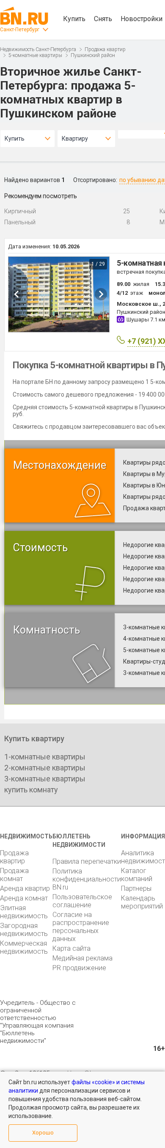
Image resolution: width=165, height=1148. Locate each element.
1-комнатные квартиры (44, 756)
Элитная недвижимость (24, 912)
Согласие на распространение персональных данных (80, 927)
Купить (74, 19)
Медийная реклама (82, 958)
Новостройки (141, 19)
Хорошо (43, 1132)
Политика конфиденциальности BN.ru (86, 879)
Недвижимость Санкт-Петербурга (38, 49)
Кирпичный (20, 211)
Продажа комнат (14, 875)
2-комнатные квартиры (44, 767)
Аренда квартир (25, 888)
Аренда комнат (24, 898)
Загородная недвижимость (24, 930)
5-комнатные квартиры (35, 55)
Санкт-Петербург (19, 30)
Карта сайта (71, 948)
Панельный (20, 222)
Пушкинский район (93, 55)
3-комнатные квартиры (44, 778)
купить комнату (31, 789)
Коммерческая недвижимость (24, 947)
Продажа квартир (105, 49)
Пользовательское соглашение (82, 901)
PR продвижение (79, 968)
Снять (103, 19)
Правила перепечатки (86, 861)
